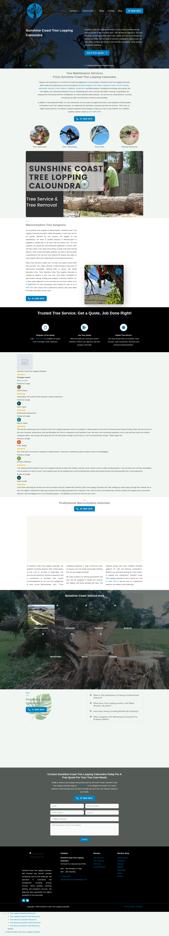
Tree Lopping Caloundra (18, 913)
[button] (78, 10)
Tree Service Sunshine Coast (20, 926)
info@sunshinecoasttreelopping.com (74, 880)
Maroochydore (41, 628)
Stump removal (129, 147)
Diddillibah (71, 88)
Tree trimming (69, 147)
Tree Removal (98, 858)
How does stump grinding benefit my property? (116, 711)
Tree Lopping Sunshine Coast (20, 916)
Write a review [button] (22, 380)
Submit (84, 839)
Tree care (99, 147)
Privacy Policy (129, 907)
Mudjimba (106, 85)
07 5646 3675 (96, 112)
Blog (120, 11)
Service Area (88, 11)
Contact (111, 11)
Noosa (84, 657)
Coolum (113, 657)
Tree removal (39, 147)
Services (73, 11)
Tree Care (97, 864)
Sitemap (139, 907)
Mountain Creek (54, 88)
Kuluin (113, 85)
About (101, 11)
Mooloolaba (43, 88)
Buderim (64, 88)
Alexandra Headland (85, 85)
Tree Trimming (98, 861)
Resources (32, 913)
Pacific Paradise (123, 85)
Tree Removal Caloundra (19, 920)
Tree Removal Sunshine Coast (21, 923)
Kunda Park (80, 88)
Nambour (99, 628)
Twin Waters (97, 85)
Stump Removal (99, 867)
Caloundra (70, 628)
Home (63, 11)
